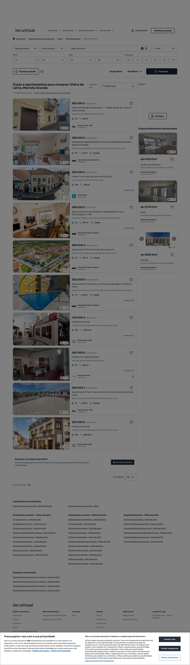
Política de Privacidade (61, 651)
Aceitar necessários (169, 648)
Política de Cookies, (41, 651)
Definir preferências (169, 657)
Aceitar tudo (169, 639)
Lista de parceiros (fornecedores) (99, 661)
